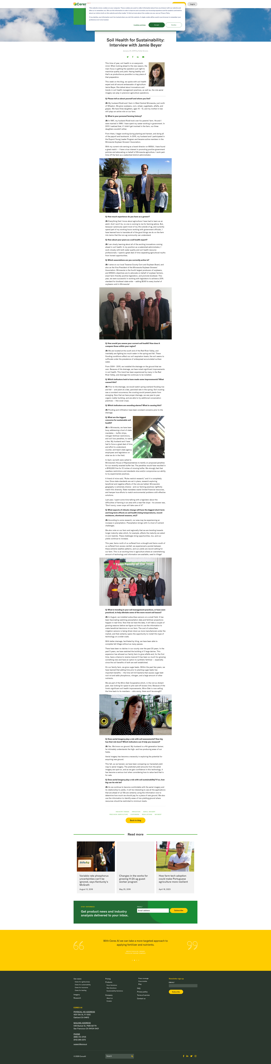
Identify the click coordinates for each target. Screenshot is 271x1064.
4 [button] (139, 960)
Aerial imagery (149, 811)
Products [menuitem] (108, 982)
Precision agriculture (118, 814)
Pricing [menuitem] (108, 979)
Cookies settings (140, 25)
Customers (135, 814)
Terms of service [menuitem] (143, 995)
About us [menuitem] (110, 998)
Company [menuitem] (109, 995)
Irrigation (136, 811)
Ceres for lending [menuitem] (80, 990)
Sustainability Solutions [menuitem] (115, 991)
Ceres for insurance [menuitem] (81, 987)
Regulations (147, 814)
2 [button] (134, 960)
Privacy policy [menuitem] (142, 992)
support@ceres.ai (80, 1044)
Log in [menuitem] (192, 4)
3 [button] (137, 960)
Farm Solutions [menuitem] (112, 985)
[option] (135, 947)
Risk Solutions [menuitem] (111, 988)
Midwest (158, 814)
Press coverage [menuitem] (143, 978)
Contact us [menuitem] (141, 998)
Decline (173, 25)
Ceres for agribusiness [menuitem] (82, 982)
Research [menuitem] (77, 998)
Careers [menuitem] (109, 1001)
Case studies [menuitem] (142, 981)
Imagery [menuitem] (77, 995)
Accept (156, 25)
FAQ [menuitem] (138, 988)
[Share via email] (143, 57)
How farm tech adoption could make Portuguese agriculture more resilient (173, 878)
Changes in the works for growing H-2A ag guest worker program (133, 878)
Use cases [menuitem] (77, 979)
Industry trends (122, 811)
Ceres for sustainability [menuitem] (83, 985)
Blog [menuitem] (139, 984)
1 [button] (132, 960)
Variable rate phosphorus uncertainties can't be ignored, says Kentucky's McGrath (94, 880)
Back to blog (135, 820)
